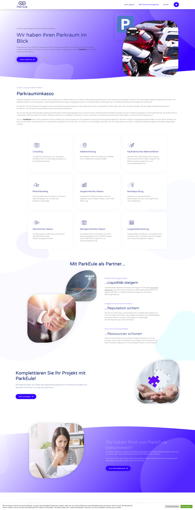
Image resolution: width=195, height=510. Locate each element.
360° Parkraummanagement (149, 4)
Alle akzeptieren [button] (186, 506)
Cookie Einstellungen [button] (172, 506)
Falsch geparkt (129, 4)
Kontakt (166, 4)
